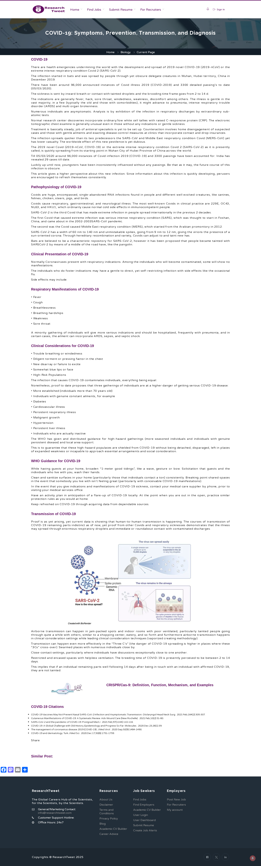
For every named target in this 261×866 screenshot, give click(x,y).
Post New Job (176, 799)
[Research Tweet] (49, 9)
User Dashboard (144, 820)
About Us (105, 799)
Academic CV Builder (113, 829)
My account (175, 810)
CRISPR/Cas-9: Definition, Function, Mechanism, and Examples (159, 685)
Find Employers (143, 804)
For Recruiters (150, 10)
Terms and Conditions (106, 811)
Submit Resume (120, 10)
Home (74, 10)
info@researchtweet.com (55, 813)
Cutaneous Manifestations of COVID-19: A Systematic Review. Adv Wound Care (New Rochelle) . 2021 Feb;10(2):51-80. (97, 718)
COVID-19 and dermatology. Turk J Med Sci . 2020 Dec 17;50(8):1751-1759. (73, 733)
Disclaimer (106, 804)
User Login (140, 815)
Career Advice (108, 834)
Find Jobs (94, 10)
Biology (126, 52)
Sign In (220, 9)
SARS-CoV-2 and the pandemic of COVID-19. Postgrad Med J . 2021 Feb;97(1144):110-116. (82, 722)
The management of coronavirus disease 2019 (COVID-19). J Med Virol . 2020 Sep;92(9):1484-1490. (86, 729)
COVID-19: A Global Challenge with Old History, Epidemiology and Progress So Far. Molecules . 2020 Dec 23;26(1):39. (97, 725)
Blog (102, 823)
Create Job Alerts (145, 830)
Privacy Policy (108, 818)
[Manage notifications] (252, 858)
